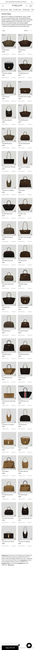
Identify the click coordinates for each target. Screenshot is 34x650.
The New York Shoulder (24, 237)
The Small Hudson (23, 330)
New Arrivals (4, 9)
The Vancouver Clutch (8, 448)
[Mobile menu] (3, 6)
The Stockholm (22, 260)
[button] (10, 648)
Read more (11, 564)
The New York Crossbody (25, 96)
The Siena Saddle (7, 73)
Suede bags (4, 555)
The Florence (5, 96)
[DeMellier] (17, 6)
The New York (17, 9)
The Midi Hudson (23, 284)
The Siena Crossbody (24, 167)
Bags (10, 9)
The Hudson (21, 190)
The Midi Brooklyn (23, 120)
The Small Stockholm (24, 143)
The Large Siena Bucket (25, 518)
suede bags (23, 560)
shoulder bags (5, 563)
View (3, 30)
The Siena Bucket (7, 120)
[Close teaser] (19, 645)
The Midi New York (23, 73)
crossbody (20, 563)
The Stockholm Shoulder (9, 167)
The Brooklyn (26, 9)
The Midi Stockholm (7, 237)
